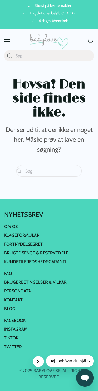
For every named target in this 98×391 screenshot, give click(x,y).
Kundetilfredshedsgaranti (35, 261)
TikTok (11, 337)
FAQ (8, 273)
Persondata (17, 291)
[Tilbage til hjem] (49, 41)
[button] (7, 41)
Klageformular (21, 235)
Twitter (13, 346)
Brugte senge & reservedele (36, 253)
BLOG (9, 308)
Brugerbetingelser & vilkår (35, 282)
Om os (11, 226)
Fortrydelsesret (23, 244)
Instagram (15, 329)
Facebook (15, 320)
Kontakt (13, 300)
